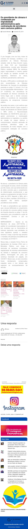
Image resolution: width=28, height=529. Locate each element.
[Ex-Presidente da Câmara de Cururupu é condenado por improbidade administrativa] (6, 284)
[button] (14, 9)
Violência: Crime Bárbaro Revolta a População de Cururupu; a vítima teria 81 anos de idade (17, 481)
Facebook (5, 419)
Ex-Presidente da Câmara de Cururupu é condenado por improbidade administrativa (6, 290)
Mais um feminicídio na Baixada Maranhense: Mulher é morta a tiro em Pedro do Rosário (17, 461)
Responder (3, 339)
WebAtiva (18, 527)
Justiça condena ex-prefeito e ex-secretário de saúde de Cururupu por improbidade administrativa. (6, 310)
